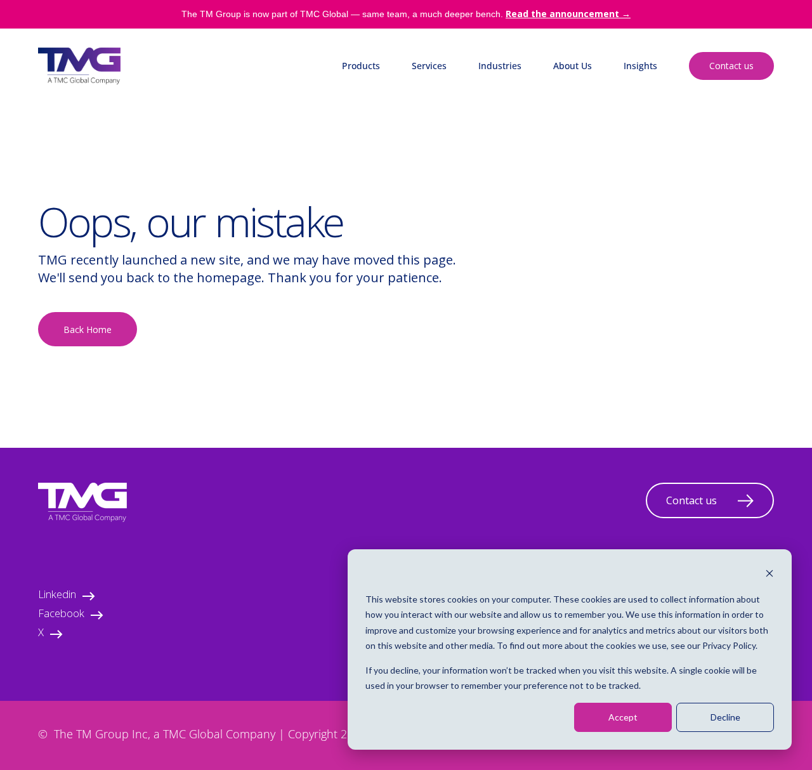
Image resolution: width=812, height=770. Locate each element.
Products (361, 66)
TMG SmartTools (377, 147)
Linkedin (57, 596)
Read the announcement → (568, 14)
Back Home (87, 329)
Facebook (61, 615)
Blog (633, 97)
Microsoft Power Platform (396, 122)
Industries (499, 66)
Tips (632, 147)
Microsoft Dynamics (383, 97)
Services (429, 66)
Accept (623, 717)
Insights (640, 66)
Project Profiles (655, 172)
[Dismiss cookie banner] (769, 575)
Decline (725, 717)
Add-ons (359, 172)
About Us (572, 66)
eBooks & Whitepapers (671, 122)
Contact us (731, 66)
